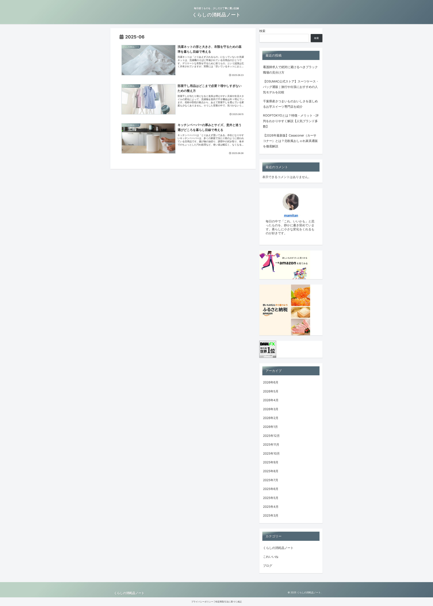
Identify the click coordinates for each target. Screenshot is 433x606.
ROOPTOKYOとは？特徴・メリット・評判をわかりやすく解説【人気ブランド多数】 (291, 121)
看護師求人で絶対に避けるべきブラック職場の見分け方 (290, 69)
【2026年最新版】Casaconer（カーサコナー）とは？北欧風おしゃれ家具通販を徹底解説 (290, 141)
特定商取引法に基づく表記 (228, 601)
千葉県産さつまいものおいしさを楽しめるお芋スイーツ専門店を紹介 (290, 103)
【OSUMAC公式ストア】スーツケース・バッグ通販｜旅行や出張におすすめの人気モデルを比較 (291, 87)
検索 (262, 31)
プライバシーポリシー (202, 601)
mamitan (291, 215)
